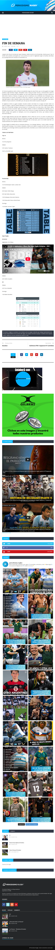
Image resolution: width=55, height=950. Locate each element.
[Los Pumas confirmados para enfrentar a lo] (15, 759)
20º (10, 914)
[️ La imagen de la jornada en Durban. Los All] (15, 708)
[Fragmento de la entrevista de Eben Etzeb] (40, 759)
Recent (4, 910)
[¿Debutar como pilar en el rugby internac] (40, 733)
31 (9, 835)
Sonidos (4, 345)
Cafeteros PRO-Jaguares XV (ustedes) (41, 345)
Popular (5, 831)
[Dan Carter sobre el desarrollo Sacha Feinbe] (40, 606)
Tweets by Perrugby (6, 864)
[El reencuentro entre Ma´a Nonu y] (40, 784)
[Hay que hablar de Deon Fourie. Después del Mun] (40, 657)
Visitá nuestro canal (6, 532)
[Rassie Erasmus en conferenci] (40, 631)
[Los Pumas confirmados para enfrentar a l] (15, 606)
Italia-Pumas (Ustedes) (15, 850)
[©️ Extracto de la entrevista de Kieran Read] (40, 809)
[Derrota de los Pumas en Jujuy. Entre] (15, 581)
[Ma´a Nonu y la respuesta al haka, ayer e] (40, 682)
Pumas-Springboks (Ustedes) (16, 842)
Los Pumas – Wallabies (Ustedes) (17, 929)
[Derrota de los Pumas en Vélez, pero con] (15, 733)
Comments (12, 831)
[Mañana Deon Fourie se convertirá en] (40, 581)
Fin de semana (5, 39)
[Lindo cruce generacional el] (40, 708)
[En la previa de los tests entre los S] (15, 657)
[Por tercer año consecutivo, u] (15, 682)
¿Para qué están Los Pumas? (16, 921)
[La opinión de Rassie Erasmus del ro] (15, 784)
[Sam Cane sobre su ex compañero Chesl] (15, 631)
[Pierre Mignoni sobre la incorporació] (15, 809)
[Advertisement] (27, 25)
